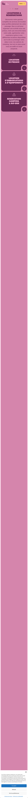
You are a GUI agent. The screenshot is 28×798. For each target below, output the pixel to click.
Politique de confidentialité (18, 796)
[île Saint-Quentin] (5, 3)
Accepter (14, 785)
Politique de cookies (8, 796)
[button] (26, 772)
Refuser (14, 789)
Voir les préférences (14, 793)
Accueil (16, 8)
